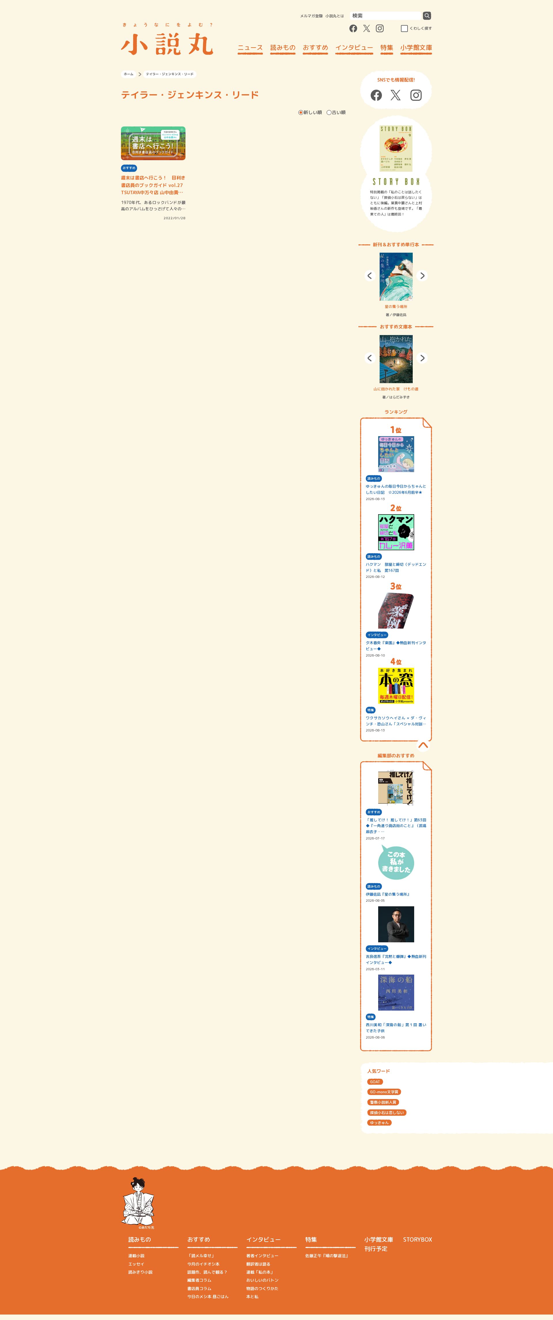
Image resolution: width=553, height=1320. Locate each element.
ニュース (250, 47)
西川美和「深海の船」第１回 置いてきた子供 (396, 1027)
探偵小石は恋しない (387, 1112)
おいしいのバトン (262, 1280)
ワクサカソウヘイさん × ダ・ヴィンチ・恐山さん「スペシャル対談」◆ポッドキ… (396, 721)
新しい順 (313, 112)
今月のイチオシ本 (203, 1264)
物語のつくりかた (262, 1288)
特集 (386, 47)
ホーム (128, 74)
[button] (370, 275)
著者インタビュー (262, 1255)
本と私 (252, 1296)
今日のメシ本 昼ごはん (208, 1296)
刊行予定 (375, 1249)
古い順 (339, 112)
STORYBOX (417, 1239)
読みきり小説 (140, 1272)
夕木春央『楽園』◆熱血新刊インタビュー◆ (396, 645)
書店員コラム (199, 1288)
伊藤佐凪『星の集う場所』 (388, 894)
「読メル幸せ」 (201, 1255)
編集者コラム (199, 1280)
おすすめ (315, 47)
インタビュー (354, 47)
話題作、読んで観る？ (207, 1272)
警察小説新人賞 (383, 1102)
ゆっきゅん (379, 1122)
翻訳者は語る (258, 1264)
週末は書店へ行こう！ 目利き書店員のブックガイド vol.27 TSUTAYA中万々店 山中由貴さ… (153, 185)
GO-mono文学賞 (384, 1091)
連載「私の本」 (260, 1272)
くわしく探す (421, 28)
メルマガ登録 (311, 15)
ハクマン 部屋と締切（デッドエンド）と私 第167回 (396, 567)
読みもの (283, 47)
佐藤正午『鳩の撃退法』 (327, 1255)
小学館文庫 (416, 47)
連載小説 (136, 1255)
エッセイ (136, 1264)
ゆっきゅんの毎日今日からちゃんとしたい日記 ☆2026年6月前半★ (396, 489)
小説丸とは (334, 15)
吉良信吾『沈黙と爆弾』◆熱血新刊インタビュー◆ (396, 959)
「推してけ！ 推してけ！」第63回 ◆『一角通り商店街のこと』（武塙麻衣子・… (396, 826)
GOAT (375, 1081)
